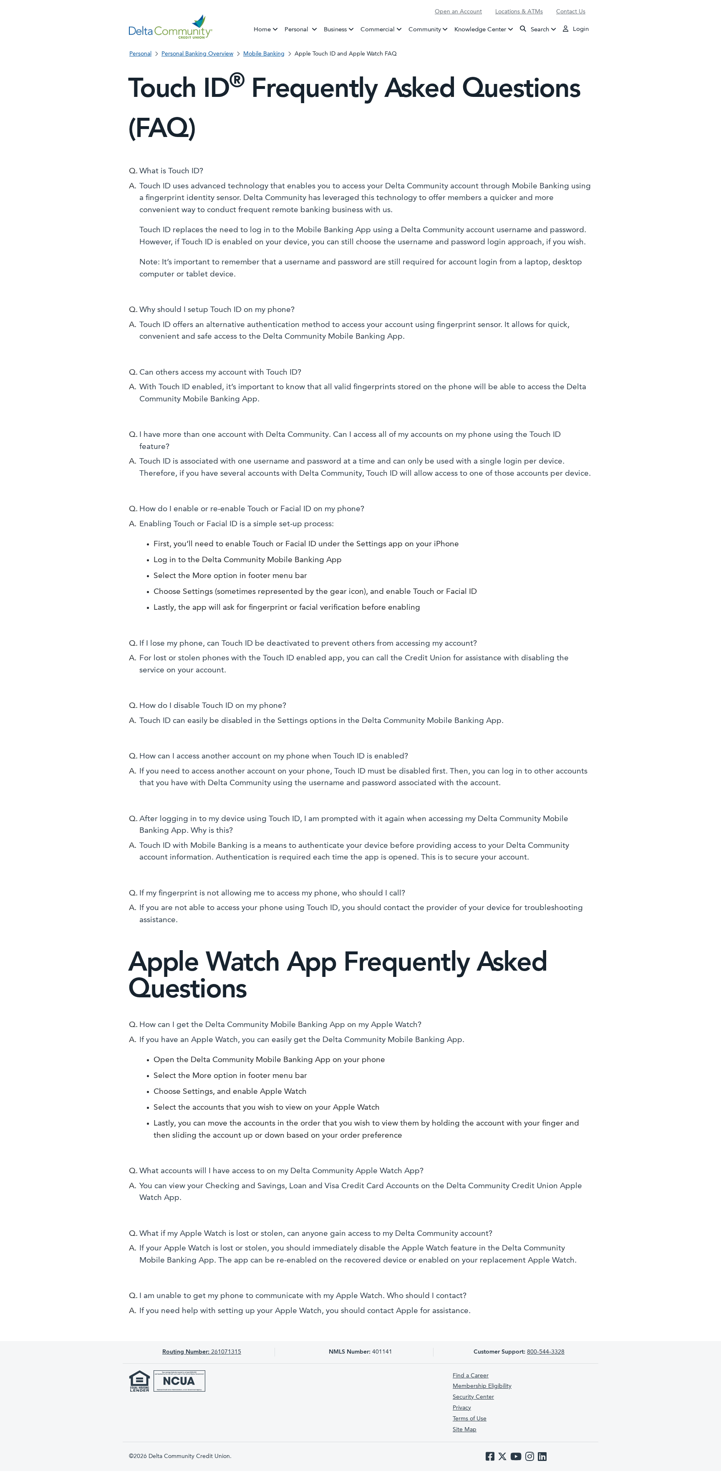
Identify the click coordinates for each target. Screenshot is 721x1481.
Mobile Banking (264, 54)
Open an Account (458, 12)
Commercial (377, 29)
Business (335, 29)
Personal (302, 29)
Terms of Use (470, 1419)
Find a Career (471, 1376)
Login (580, 29)
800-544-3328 (546, 1352)
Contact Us (570, 12)
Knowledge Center (480, 29)
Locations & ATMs (519, 12)
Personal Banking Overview (197, 54)
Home (262, 29)
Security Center (473, 1397)
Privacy (462, 1408)
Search (539, 29)
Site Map (464, 1430)
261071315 (201, 1352)
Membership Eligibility (482, 1386)
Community (424, 29)
